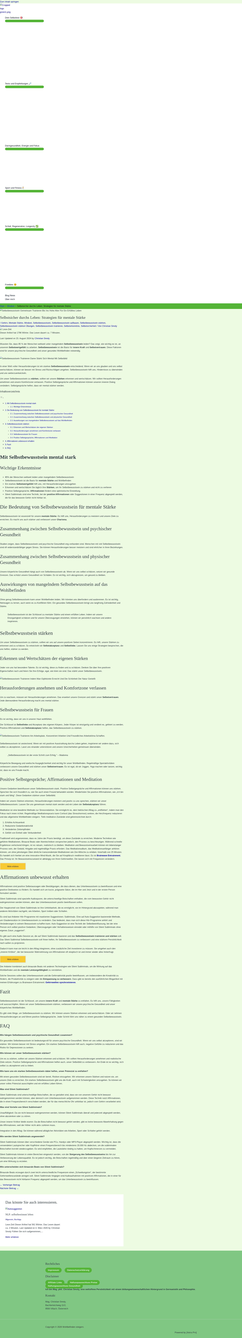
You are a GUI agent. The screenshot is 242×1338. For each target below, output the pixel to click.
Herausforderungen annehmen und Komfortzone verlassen (37, 431)
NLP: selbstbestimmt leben (19, 1214)
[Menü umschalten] (24, 21)
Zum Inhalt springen (9, 2)
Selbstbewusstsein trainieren (49, 326)
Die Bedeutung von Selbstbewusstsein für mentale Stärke (30, 410)
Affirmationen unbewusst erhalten (20, 441)
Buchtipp (17, 1219)
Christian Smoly (42, 338)
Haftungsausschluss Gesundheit (64, 1286)
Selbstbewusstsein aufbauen (65, 323)
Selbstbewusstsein (42, 323)
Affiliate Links (55, 1282)
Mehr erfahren (12, 1237)
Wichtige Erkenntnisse (22, 407)
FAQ (9, 448)
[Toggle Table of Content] (2, 398)
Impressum (53, 1270)
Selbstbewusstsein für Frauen (25, 434)
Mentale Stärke (16, 323)
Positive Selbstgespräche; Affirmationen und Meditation (35, 438)
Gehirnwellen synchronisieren (60, 982)
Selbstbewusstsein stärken (92, 323)
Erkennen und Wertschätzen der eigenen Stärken (33, 427)
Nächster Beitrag (9, 1188)
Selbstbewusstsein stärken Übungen (17, 326)
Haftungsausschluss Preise (83, 1282)
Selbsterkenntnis (72, 326)
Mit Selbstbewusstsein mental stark (21, 403)
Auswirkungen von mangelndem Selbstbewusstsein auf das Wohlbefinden (42, 420)
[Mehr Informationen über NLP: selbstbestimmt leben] (13, 1209)
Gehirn (4, 323)
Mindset (28, 323)
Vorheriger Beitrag (10, 1185)
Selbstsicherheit (88, 326)
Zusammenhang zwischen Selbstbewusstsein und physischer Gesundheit (42, 417)
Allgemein (9, 1219)
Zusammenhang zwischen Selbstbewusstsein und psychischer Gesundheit (43, 414)
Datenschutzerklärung (78, 1270)
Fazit (9, 444)
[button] (24, 18)
